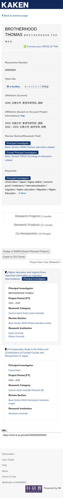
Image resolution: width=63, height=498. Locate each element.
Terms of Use (9, 476)
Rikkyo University (16, 336)
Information (8, 454)
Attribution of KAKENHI (14, 482)
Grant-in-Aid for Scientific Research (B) (26, 390)
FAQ (4, 465)
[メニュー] (59, 4)
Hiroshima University (18, 413)
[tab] (33, 216)
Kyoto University (16, 333)
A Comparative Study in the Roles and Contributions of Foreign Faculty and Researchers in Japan (26, 352)
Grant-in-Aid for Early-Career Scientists (26, 313)
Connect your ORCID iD (39, 46)
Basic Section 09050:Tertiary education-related (30, 147)
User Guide (8, 459)
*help (55, 46)
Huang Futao (14, 370)
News (5, 471)
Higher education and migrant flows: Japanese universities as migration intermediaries (25, 275)
